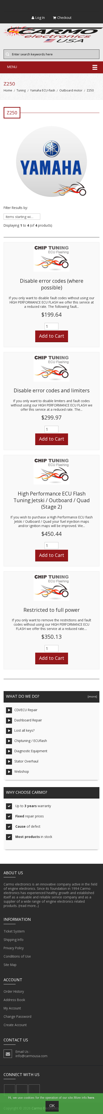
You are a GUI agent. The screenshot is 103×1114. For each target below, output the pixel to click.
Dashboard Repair (28, 720)
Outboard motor (70, 90)
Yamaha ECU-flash (42, 90)
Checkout (64, 17)
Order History (14, 991)
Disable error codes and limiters (52, 390)
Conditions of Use (17, 956)
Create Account (15, 1025)
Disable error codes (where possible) (51, 284)
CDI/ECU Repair (25, 710)
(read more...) (28, 905)
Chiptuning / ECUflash (30, 740)
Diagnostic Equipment (30, 751)
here (91, 1097)
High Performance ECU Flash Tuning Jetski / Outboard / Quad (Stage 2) (51, 500)
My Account (12, 1008)
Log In (40, 17)
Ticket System (14, 931)
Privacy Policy (14, 948)
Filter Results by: (16, 208)
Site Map (10, 964)
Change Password (17, 1016)
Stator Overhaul (26, 761)
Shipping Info (13, 939)
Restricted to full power (51, 610)
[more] (91, 696)
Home (8, 90)
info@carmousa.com (31, 1056)
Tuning (21, 90)
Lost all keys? (24, 730)
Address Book (14, 999)
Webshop (21, 771)
